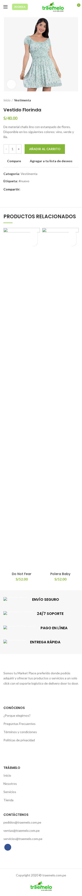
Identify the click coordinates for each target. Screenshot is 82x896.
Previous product (67, 100)
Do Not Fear (21, 574)
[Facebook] (25, 189)
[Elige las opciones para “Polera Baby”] (72, 242)
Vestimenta (22, 100)
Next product (76, 100)
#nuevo (24, 181)
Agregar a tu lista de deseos (51, 161)
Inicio (6, 100)
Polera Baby (60, 574)
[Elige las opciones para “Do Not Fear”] (34, 242)
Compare (14, 161)
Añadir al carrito (44, 149)
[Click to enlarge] (11, 84)
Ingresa (20, 6)
